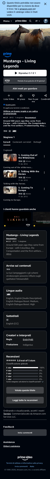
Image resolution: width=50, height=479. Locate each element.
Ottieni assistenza (11, 446)
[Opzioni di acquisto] (44, 156)
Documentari (30, 117)
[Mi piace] (21, 95)
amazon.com (26, 8)
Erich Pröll (28, 339)
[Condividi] (45, 95)
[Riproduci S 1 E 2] (10, 174)
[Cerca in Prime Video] (30, 21)
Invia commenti (21, 466)
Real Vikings (17, 219)
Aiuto (32, 466)
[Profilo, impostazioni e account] (46, 21)
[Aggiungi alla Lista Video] (8, 95)
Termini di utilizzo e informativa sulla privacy (24, 463)
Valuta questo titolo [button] (25, 390)
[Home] (21, 21)
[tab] (6, 142)
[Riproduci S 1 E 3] (10, 190)
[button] (25, 73)
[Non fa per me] (33, 95)
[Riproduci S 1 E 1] (10, 157)
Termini (7, 413)
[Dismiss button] (45, 4)
